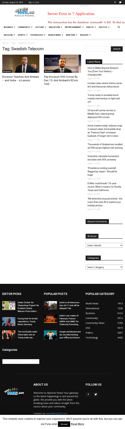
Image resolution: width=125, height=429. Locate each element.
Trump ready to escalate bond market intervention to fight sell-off (104, 98)
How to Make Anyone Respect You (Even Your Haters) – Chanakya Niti (103, 71)
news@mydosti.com (56, 413)
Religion (8, 35)
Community (24, 27)
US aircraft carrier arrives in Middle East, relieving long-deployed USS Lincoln (102, 114)
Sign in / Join (33, 2)
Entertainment (73, 27)
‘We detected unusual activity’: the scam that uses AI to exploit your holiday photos (105, 202)
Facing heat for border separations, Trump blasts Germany (28, 321)
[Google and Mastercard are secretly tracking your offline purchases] (50, 334)
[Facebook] (114, 2)
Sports (21, 35)
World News (54, 35)
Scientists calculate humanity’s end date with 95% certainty (103, 158)
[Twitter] (120, 2)
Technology (36, 35)
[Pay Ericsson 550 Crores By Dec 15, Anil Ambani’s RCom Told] (62, 64)
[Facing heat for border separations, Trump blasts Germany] (8, 321)
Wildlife (84, 35)
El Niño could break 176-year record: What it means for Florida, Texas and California (104, 186)
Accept (64, 424)
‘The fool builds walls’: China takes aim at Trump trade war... (28, 335)
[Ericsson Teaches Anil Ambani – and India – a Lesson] (20, 64)
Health (90, 27)
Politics (103, 27)
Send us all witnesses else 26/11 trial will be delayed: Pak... (69, 305)
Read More (77, 424)
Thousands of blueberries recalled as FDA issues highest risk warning (105, 146)
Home (5, 43)
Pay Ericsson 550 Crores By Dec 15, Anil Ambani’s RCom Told (61, 80)
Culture (39, 27)
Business (8, 27)
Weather (70, 35)
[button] (119, 27)
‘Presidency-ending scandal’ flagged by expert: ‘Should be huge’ (102, 171)
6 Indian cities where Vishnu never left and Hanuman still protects (105, 85)
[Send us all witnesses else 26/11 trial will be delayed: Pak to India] (50, 305)
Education (54, 27)
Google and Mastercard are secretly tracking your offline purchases (70, 335)
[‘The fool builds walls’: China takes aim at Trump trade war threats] (8, 334)
